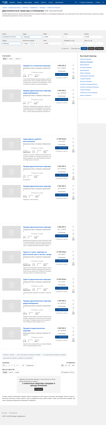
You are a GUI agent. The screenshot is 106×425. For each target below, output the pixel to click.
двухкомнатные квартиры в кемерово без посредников (18, 358)
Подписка (100, 48)
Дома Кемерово (84, 64)
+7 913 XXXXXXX (62, 235)
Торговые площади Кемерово (88, 84)
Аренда (19, 2)
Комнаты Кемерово (85, 59)
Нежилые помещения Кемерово (89, 87)
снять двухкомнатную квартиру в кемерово (54, 354)
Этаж (44, 40)
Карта (92, 48)
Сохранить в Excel (68, 372)
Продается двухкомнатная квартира (34, 329)
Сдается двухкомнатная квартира (37, 279)
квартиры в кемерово (9, 354)
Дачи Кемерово (84, 70)
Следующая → (30, 365)
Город (24, 34)
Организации (59, 2)
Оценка (36, 2)
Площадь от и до (69, 40)
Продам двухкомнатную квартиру (37, 166)
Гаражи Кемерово (85, 89)
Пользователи (13, 413)
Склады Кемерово (85, 78)
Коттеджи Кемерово (86, 67)
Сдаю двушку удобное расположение (32, 140)
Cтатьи (50, 2)
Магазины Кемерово (86, 81)
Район (45, 34)
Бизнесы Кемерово (85, 95)
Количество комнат (29, 40)
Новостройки (28, 2)
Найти (85, 48)
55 (23, 365)
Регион (4, 34)
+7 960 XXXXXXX (62, 337)
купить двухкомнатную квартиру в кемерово (28, 354)
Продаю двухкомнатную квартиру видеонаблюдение (37, 92)
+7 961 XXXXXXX (62, 74)
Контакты (4, 413)
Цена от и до (88, 40)
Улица (66, 34)
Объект (4, 40)
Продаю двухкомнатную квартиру (37, 186)
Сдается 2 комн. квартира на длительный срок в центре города (37, 253)
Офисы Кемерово (85, 73)
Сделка (86, 34)
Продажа (12, 2)
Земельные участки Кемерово (88, 92)
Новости (43, 2)
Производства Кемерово (87, 76)
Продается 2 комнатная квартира (36, 66)
